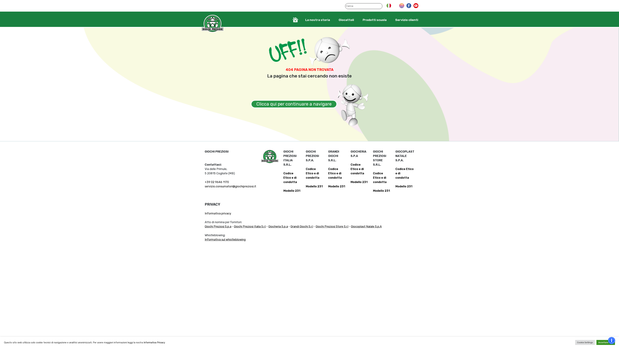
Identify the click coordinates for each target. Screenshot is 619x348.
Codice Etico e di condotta (290, 178)
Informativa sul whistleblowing (225, 239)
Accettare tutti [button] (605, 342)
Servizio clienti (406, 20)
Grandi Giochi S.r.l (301, 226)
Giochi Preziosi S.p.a (218, 226)
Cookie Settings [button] (585, 342)
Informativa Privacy (154, 342)
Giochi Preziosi (212, 24)
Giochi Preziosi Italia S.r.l (250, 226)
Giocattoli (346, 20)
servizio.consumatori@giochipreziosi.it (230, 186)
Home (295, 19)
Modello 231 (291, 191)
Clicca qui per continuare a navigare (294, 104)
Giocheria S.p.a (278, 226)
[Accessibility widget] (611, 340)
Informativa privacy (218, 213)
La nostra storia (317, 20)
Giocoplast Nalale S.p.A (366, 226)
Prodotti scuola (375, 20)
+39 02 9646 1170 (217, 182)
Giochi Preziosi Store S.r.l (332, 226)
